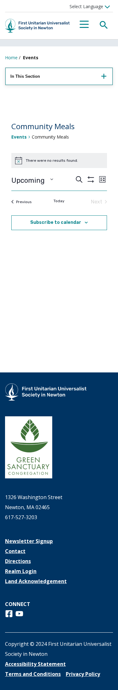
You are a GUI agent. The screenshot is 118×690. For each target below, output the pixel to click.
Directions (18, 561)
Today (59, 201)
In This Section (25, 76)
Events (19, 137)
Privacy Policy (83, 674)
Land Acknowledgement (36, 581)
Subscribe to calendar (55, 222)
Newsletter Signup (29, 541)
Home (11, 58)
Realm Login (21, 571)
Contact (15, 551)
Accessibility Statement (35, 664)
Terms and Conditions (33, 674)
